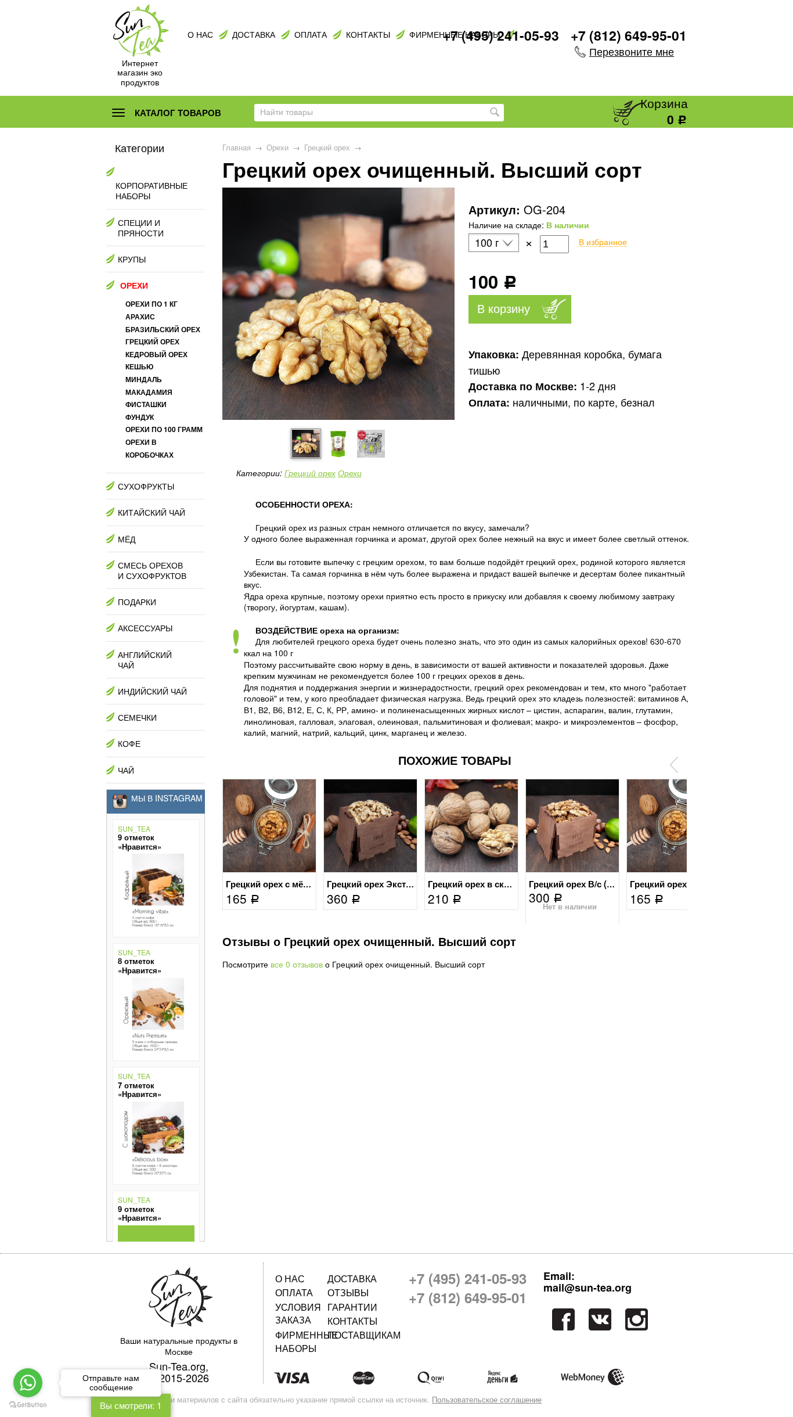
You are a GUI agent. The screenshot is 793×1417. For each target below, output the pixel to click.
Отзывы (348, 1292)
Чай (126, 770)
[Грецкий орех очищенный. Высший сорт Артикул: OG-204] (338, 416)
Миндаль (143, 379)
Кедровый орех (156, 354)
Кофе (129, 743)
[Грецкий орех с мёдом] (269, 825)
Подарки (137, 601)
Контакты (368, 34)
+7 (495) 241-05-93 (501, 35)
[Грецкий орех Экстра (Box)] (370, 825)
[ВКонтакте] (600, 1319)
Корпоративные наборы (152, 190)
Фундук (139, 417)
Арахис (140, 316)
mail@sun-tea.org (587, 1288)
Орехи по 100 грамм (164, 429)
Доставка (253, 34)
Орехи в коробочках (149, 448)
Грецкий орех (327, 147)
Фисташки (146, 404)
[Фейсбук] (562, 1319)
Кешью (139, 366)
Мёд (126, 539)
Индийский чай (152, 691)
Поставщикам (353, 1335)
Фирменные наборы (301, 1341)
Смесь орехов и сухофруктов (152, 570)
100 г (487, 243)
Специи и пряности (141, 228)
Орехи (277, 147)
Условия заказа (298, 1313)
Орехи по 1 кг (151, 303)
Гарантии (352, 1307)
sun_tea (134, 829)
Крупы (132, 259)
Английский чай (145, 660)
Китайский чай (151, 512)
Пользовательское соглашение (487, 1399)
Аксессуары (145, 628)
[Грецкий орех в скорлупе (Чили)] (471, 825)
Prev (674, 765)
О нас (200, 34)
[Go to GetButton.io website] (27, 1405)
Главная (236, 147)
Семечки (137, 717)
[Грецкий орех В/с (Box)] (572, 825)
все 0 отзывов (297, 964)
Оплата (310, 34)
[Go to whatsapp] (27, 1382)
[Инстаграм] (638, 1319)
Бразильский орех (162, 329)
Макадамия (148, 392)
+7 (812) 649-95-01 (629, 35)
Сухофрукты (146, 486)
